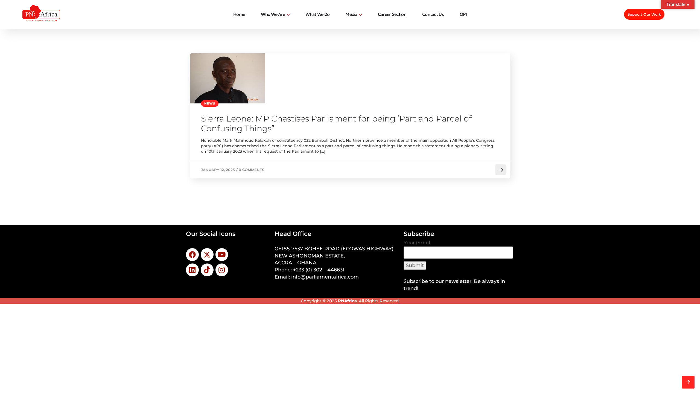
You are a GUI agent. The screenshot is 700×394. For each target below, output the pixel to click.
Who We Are (273, 14)
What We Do (317, 14)
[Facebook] (192, 254)
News (209, 103)
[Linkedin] (192, 269)
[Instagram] (221, 269)
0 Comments (251, 169)
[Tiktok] (207, 269)
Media (351, 14)
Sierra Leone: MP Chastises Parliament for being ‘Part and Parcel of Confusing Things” (336, 124)
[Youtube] (221, 254)
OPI (463, 14)
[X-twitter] (207, 254)
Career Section (392, 14)
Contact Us (433, 14)
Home (239, 14)
